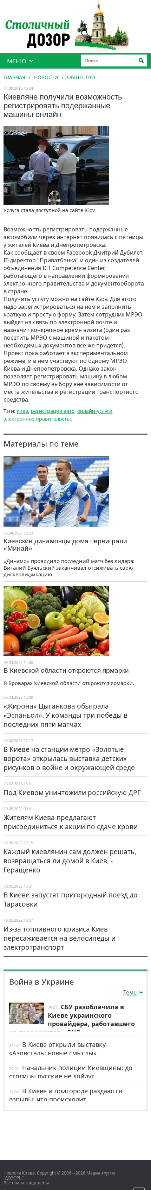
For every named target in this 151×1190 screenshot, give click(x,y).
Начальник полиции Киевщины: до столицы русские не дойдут (70, 1071)
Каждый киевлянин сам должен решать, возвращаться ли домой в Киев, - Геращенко (70, 861)
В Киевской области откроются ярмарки (66, 670)
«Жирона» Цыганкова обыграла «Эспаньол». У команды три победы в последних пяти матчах (65, 715)
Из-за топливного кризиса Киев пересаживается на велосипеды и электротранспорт (60, 938)
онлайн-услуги (94, 411)
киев (22, 411)
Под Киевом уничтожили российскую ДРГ (72, 792)
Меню (16, 61)
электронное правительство (38, 418)
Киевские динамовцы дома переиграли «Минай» (65, 544)
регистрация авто (52, 411)
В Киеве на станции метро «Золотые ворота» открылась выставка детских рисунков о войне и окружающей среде (69, 758)
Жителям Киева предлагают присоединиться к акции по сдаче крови (71, 822)
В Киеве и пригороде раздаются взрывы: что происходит (65, 1095)
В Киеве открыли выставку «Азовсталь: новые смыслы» (57, 1048)
